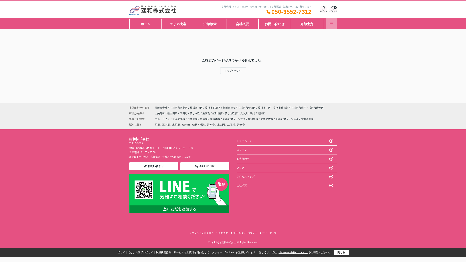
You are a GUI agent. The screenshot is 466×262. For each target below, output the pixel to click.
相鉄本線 (215, 119)
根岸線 (204, 119)
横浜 (202, 124)
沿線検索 (210, 24)
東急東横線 (267, 119)
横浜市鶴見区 (230, 107)
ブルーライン (163, 119)
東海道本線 (307, 119)
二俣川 (231, 124)
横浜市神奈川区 (282, 107)
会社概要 (242, 24)
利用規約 (223, 233)
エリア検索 (178, 24)
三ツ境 (166, 124)
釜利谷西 (217, 113)
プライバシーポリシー (245, 233)
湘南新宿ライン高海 (287, 119)
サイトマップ (269, 233)
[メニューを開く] (331, 23)
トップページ (244, 140)
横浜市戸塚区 (212, 107)
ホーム (146, 24)
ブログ (240, 167)
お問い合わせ (275, 24)
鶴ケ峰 (186, 124)
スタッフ (242, 149)
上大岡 (221, 124)
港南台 (206, 113)
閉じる (341, 252)
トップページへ (233, 70)
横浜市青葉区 (162, 107)
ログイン (323, 11)
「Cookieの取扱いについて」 (293, 252)
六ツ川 (244, 113)
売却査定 (306, 24)
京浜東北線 (179, 119)
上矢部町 (160, 113)
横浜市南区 (299, 107)
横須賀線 (253, 119)
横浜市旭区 (196, 107)
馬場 (253, 113)
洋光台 (241, 124)
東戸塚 (176, 124)
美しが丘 (195, 113)
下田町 (184, 113)
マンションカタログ (202, 233)
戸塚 (157, 124)
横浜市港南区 (316, 107)
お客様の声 (243, 158)
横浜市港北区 (180, 107)
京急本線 (192, 119)
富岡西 (261, 113)
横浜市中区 (264, 107)
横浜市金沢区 (248, 107)
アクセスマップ (245, 176)
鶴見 (194, 124)
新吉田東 (172, 113)
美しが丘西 (231, 113)
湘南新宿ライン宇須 (234, 119)
